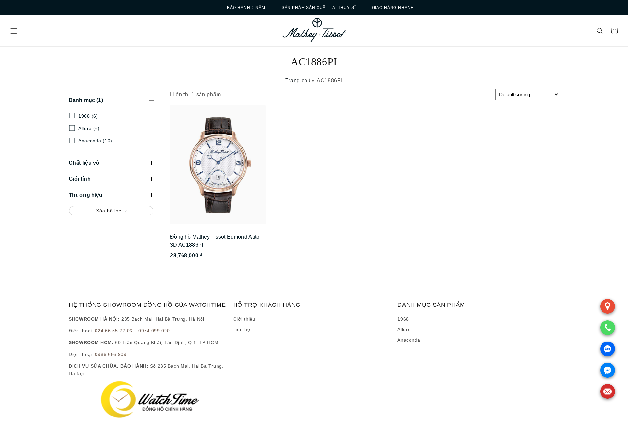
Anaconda (408, 339)
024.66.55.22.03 (113, 330)
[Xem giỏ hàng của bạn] (614, 31)
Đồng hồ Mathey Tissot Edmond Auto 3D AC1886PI (215, 241)
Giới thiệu (244, 319)
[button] (14, 31)
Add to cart (217, 273)
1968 (403, 319)
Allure (403, 329)
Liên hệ (241, 329)
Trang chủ (297, 80)
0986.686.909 (110, 354)
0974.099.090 (154, 330)
